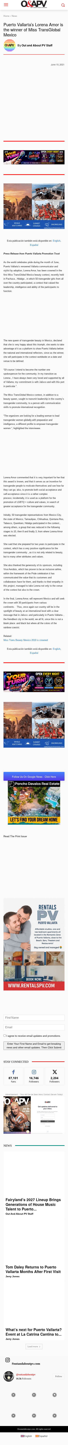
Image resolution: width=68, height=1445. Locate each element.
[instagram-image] (13, 1395)
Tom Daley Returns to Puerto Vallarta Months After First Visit (33, 1269)
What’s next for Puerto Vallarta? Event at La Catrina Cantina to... (34, 1332)
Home (6, 15)
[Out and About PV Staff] (10, 45)
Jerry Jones (13, 1276)
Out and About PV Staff (37, 45)
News (14, 15)
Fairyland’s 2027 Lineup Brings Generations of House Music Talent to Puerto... (33, 1204)
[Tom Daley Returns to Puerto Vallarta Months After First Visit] (34, 1241)
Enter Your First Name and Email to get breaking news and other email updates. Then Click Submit (34, 1045)
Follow (34, 1070)
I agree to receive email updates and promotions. (33, 1035)
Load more (33, 1346)
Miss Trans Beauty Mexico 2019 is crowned (25, 640)
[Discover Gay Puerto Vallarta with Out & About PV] (34, 4)
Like (14, 1070)
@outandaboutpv (26, 1374)
